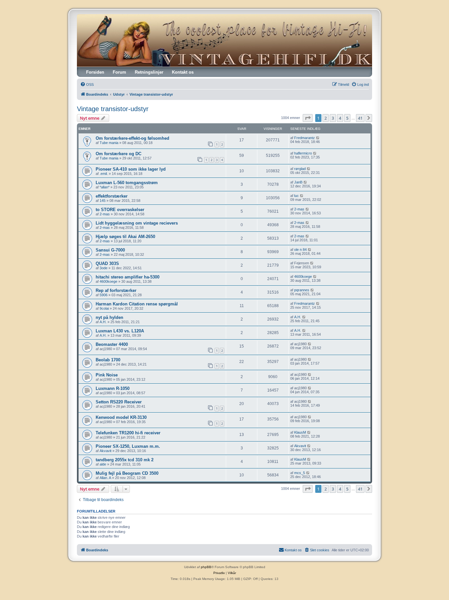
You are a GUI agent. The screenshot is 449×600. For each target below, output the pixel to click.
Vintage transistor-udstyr (113, 108)
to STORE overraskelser (120, 209)
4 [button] (340, 118)
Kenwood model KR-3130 (121, 417)
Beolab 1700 (108, 359)
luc (296, 196)
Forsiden (95, 72)
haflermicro (303, 153)
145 (103, 201)
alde (103, 464)
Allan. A (105, 478)
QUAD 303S (107, 263)
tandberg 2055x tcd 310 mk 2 (125, 459)
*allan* (104, 187)
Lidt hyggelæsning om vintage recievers (137, 223)
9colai (104, 308)
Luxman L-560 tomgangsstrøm (127, 182)
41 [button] (360, 118)
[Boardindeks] (224, 40)
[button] (308, 118)
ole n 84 (300, 250)
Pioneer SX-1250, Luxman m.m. (128, 446)
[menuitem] (87, 84)
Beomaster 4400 (112, 344)
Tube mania (109, 143)
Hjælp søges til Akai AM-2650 (125, 236)
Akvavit (105, 451)
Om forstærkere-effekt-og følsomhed (132, 138)
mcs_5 (299, 473)
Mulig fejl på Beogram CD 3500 (127, 473)
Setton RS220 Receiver (119, 401)
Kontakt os (183, 72)
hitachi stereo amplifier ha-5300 (127, 277)
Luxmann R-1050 (113, 388)
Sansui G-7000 (110, 250)
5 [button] (347, 118)
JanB (298, 182)
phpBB (206, 567)
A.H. (103, 322)
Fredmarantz (304, 138)
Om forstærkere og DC (118, 153)
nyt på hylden (109, 317)
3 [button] (333, 118)
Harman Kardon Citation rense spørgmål (137, 303)
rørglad (300, 169)
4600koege (108, 281)
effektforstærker (112, 196)
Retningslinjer (149, 72)
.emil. (104, 174)
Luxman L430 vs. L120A (120, 330)
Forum (119, 72)
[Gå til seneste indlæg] (318, 138)
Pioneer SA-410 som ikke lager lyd (131, 169)
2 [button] (325, 118)
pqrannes (301, 290)
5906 (103, 295)
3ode (103, 268)
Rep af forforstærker (116, 290)
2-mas (105, 214)
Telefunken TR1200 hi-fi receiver (128, 432)
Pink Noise (107, 374)
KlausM (300, 432)
